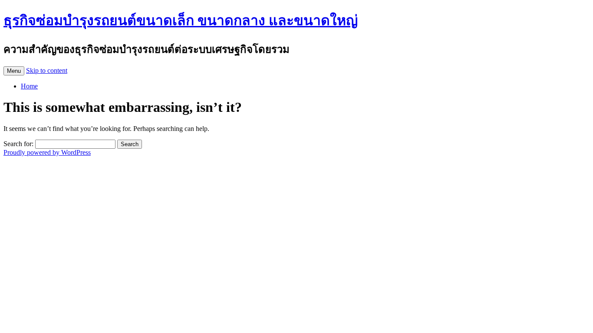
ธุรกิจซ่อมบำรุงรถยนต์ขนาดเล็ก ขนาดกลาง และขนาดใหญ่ (180, 20)
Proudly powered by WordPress (47, 152)
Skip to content (46, 70)
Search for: (18, 143)
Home (29, 86)
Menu (14, 71)
